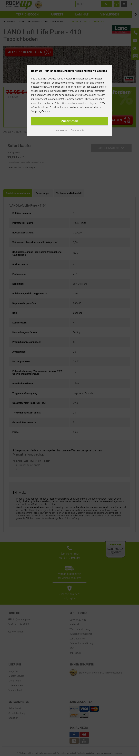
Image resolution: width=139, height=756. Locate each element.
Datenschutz (77, 130)
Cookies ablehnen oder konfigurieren (81, 103)
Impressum (61, 130)
